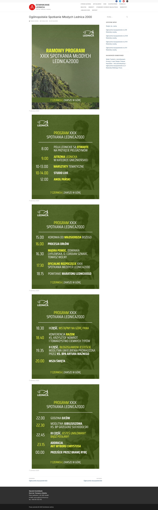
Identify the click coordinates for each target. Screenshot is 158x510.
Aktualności (54, 21)
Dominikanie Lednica (43, 6)
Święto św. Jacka (111, 26)
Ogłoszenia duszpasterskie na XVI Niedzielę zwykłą (116, 49)
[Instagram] (127, 1)
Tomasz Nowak (34, 21)
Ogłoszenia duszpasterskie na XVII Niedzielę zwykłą (116, 43)
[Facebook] (116, 1)
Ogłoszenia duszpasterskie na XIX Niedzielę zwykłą (116, 31)
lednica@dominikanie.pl (41, 497)
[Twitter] (120, 1)
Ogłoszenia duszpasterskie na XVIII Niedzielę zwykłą (117, 37)
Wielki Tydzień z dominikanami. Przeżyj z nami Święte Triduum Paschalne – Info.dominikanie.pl (115, 61)
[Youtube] (124, 1)
